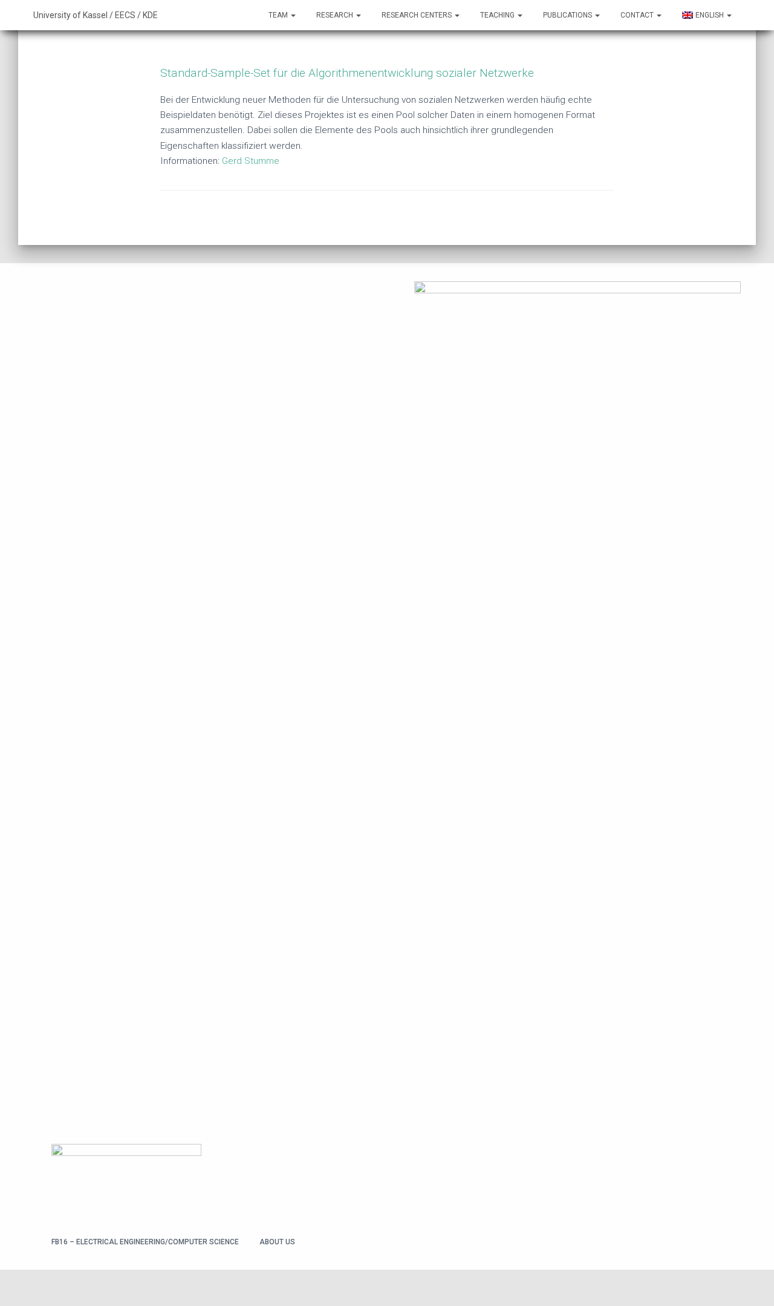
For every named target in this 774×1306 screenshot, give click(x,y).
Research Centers (418, 15)
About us (277, 1242)
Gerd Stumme (250, 160)
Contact (637, 15)
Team (279, 15)
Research (335, 15)
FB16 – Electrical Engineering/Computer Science (145, 1242)
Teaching (498, 15)
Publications (568, 15)
